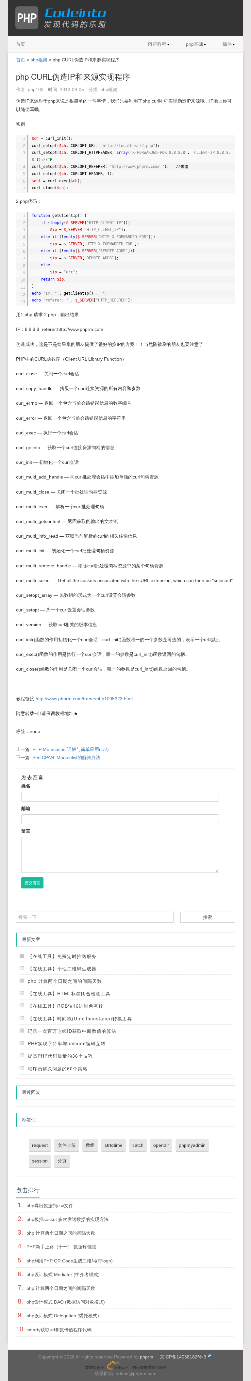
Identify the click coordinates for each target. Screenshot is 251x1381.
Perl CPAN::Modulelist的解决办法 (66, 757)
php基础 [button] (194, 44)
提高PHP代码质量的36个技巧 (60, 1055)
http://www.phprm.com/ (137, 166)
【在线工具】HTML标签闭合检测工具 (69, 993)
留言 (25, 831)
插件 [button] (227, 44)
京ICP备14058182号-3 (183, 1356)
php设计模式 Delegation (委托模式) (62, 1315)
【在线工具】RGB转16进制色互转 (65, 1005)
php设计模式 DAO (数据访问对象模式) (65, 1302)
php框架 (38, 59)
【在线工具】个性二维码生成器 (62, 968)
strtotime (114, 1145)
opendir (161, 1145)
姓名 (25, 785)
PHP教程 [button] (157, 44)
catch (137, 1145)
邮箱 (25, 808)
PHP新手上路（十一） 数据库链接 (61, 1246)
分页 (62, 1160)
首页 (20, 44)
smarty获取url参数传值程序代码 (59, 1329)
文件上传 (67, 1145)
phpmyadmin (192, 1145)
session (40, 1160)
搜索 (207, 917)
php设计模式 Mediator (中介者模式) (63, 1274)
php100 (35, 89)
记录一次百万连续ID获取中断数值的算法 (72, 1031)
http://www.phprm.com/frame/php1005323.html (84, 698)
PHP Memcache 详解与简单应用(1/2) (70, 749)
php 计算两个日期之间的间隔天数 (65, 981)
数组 (90, 1145)
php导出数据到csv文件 (49, 1205)
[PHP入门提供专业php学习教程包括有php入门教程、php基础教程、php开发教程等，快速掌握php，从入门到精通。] (64, 18)
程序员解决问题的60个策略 (58, 1068)
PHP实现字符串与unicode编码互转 (67, 1043)
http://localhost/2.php (128, 145)
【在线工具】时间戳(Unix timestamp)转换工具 (80, 1018)
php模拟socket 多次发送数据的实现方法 (67, 1219)
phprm (146, 1356)
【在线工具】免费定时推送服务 (62, 956)
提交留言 (32, 883)
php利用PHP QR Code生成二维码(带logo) (69, 1260)
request (40, 1145)
